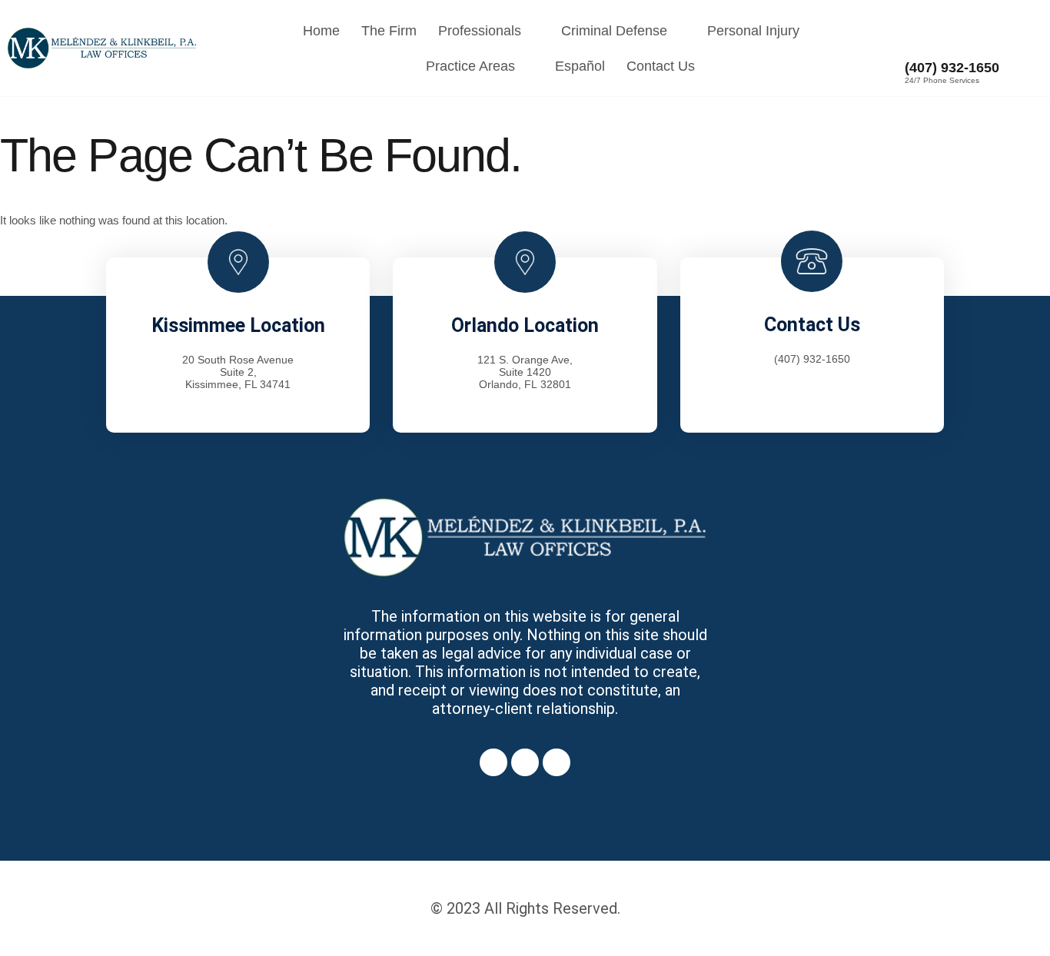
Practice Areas (470, 66)
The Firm (389, 30)
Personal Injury (753, 30)
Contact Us (660, 66)
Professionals (479, 30)
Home (321, 30)
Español (580, 66)
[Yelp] (556, 762)
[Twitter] (525, 762)
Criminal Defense (614, 30)
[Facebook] (493, 762)
